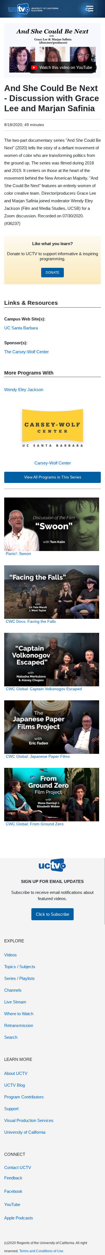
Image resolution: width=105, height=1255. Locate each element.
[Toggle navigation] (89, 9)
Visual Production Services (28, 1120)
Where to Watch (18, 1013)
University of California (24, 1132)
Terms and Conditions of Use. (41, 1251)
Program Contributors (24, 1096)
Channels (13, 990)
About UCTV (15, 1073)
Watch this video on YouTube (61, 69)
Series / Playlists (19, 978)
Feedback (13, 1177)
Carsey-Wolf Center (52, 463)
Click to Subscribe (52, 914)
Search (10, 1037)
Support (11, 1108)
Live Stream (15, 1002)
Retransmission (18, 1025)
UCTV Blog (14, 1085)
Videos (10, 954)
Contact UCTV (17, 1167)
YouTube (12, 1204)
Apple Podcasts (18, 1218)
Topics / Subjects (19, 966)
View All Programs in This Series (52, 477)
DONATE (52, 273)
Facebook (13, 1191)
